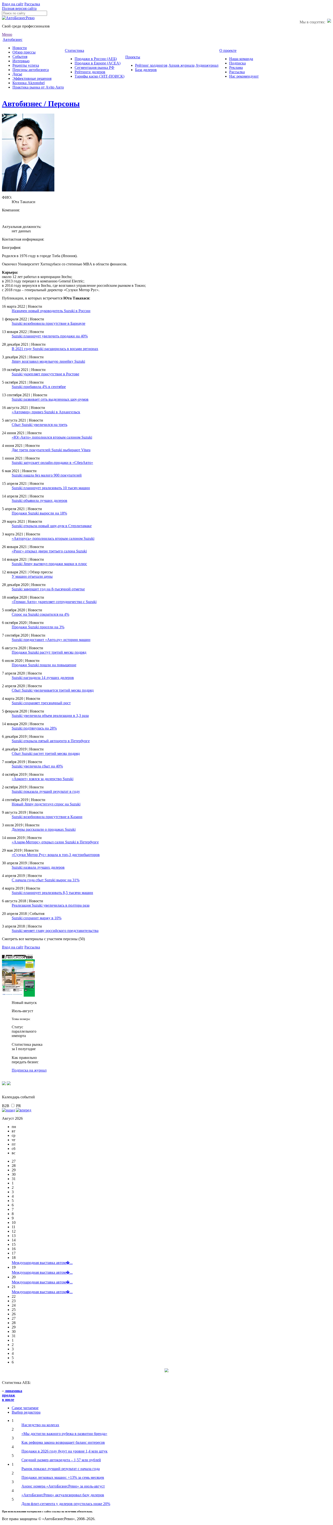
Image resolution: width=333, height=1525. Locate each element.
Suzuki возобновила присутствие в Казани (47, 817)
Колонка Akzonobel (28, 83)
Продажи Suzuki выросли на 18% (39, 513)
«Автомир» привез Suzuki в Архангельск (46, 412)
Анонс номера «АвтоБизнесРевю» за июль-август (63, 1486)
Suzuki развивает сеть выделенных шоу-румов (50, 399)
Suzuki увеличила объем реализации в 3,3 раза (50, 715)
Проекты (132, 57)
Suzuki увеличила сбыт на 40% (37, 766)
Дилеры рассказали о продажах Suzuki (44, 829)
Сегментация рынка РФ (94, 67)
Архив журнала (181, 65)
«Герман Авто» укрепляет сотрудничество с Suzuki (54, 602)
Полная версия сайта (19, 8)
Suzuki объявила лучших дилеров (39, 500)
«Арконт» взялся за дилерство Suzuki (42, 779)
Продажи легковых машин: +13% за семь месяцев (62, 1477)
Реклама (236, 67)
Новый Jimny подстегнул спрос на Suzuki (46, 804)
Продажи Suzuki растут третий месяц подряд (49, 652)
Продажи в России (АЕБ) (96, 59)
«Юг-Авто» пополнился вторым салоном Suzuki (52, 437)
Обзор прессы (24, 52)
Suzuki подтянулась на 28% (34, 728)
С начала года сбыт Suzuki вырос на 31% (45, 880)
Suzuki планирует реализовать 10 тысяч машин (51, 488)
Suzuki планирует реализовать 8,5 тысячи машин (52, 893)
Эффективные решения (31, 78)
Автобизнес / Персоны (41, 103)
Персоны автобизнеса (30, 70)
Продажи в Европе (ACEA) (97, 63)
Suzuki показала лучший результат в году (46, 791)
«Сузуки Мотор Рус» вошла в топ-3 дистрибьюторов (56, 855)
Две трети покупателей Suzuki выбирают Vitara (51, 450)
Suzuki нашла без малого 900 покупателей (47, 475)
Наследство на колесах (40, 1425)
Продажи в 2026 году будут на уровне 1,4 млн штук (64, 1451)
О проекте (227, 50)
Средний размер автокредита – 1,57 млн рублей (61, 1460)
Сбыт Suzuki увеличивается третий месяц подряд (53, 690)
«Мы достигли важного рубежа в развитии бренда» (64, 1434)
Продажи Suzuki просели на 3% (38, 627)
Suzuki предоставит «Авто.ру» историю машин (51, 640)
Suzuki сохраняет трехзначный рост (41, 703)
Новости (19, 48)
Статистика (74, 50)
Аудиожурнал (207, 65)
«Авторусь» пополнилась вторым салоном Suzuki (53, 538)
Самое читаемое (25, 1408)
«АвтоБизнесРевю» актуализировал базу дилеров (62, 1495)
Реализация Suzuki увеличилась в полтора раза (50, 905)
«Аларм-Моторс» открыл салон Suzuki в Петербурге (55, 842)
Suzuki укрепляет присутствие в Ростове (45, 374)
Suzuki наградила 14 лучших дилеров (43, 678)
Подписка (237, 63)
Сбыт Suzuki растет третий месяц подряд (46, 753)
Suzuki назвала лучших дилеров (38, 867)
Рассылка (32, 4)
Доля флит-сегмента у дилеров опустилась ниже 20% (65, 1504)
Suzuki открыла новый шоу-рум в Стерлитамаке (52, 526)
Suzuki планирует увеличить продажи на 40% (50, 336)
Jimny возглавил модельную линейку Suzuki (48, 361)
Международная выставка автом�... (42, 1263)
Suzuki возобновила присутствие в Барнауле (48, 323)
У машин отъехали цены (32, 576)
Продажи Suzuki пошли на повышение (44, 665)
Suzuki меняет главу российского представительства (55, 931)
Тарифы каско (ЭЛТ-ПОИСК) (99, 76)
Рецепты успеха (25, 65)
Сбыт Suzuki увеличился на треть (39, 425)
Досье (17, 74)
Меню (7, 34)
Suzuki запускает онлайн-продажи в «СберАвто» (52, 462)
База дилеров (146, 70)
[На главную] (18, 18)
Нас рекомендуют (244, 76)
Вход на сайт (12, 4)
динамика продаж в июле (12, 1395)
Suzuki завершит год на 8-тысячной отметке (48, 589)
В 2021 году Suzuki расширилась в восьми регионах (55, 349)
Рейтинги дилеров (90, 72)
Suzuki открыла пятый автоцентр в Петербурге (51, 741)
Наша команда (241, 59)
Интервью (20, 61)
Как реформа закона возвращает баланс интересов (63, 1442)
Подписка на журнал (29, 1070)
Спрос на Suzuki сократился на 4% (40, 614)
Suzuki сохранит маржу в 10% (36, 918)
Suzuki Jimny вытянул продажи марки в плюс (49, 564)
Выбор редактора (26, 1412)
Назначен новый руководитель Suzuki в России (51, 311)
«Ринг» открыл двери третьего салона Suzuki (49, 551)
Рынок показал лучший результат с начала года (60, 1469)
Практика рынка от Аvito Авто (38, 87)
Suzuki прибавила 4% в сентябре (39, 387)
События (19, 56)
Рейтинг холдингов (151, 65)
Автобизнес (12, 39)
